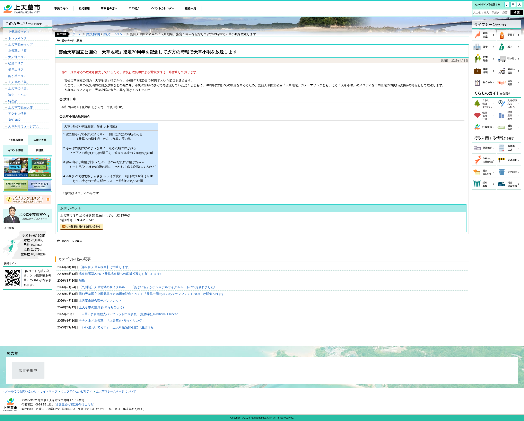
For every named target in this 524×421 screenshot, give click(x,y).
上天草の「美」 (19, 82)
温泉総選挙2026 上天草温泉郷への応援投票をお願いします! (120, 273)
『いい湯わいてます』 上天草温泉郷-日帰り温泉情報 (116, 327)
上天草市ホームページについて (116, 391)
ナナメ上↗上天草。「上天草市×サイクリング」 (112, 320)
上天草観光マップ (20, 44)
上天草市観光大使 (20, 107)
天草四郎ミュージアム (23, 126)
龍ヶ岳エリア (17, 76)
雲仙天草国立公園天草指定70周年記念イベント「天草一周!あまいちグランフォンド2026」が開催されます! (152, 294)
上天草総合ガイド (20, 32)
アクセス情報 (17, 113)
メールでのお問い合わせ (21, 391)
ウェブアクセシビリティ (76, 391)
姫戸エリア (16, 69)
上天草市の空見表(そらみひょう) (102, 307)
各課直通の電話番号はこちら (74, 404)
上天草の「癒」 (19, 50)
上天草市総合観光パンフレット (101, 300)
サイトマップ (48, 391)
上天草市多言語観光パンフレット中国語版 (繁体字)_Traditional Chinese (128, 314)
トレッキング (17, 38)
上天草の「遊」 (19, 88)
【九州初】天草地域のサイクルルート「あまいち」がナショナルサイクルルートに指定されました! (147, 287)
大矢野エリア (17, 57)
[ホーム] (77, 34)
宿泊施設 (14, 120)
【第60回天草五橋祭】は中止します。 (105, 267)
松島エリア (16, 63)
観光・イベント (19, 94)
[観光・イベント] (114, 34)
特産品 (12, 101)
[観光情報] (93, 34)
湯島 (82, 280)
